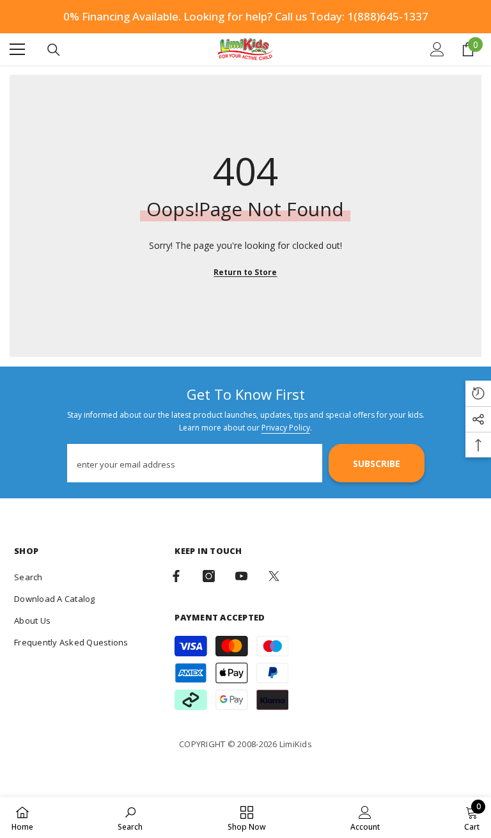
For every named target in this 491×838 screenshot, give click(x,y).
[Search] (53, 50)
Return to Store (245, 272)
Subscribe (376, 463)
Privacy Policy (285, 427)
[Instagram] (209, 576)
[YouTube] (241, 576)
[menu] (17, 49)
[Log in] (437, 49)
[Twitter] (274, 576)
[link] (130, 817)
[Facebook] (176, 576)
